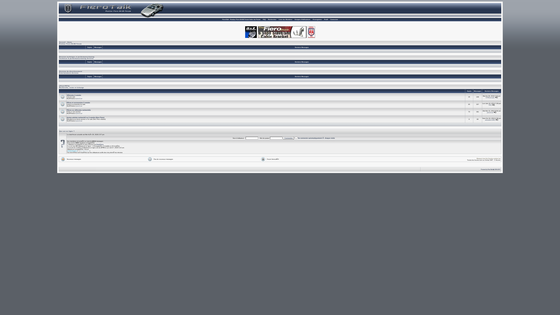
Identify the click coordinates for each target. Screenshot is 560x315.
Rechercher (272, 19)
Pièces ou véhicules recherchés (79, 110)
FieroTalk (490, 169)
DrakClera (100, 144)
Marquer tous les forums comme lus (488, 158)
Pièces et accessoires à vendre (78, 103)
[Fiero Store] (282, 37)
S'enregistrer (317, 19)
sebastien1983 (490, 120)
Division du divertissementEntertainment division (70, 72)
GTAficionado (490, 97)
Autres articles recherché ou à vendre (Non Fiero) (85, 117)
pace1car (79, 98)
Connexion (334, 19)
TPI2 (490, 105)
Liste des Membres (285, 19)
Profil (326, 19)
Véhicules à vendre (74, 95)
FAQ (264, 19)
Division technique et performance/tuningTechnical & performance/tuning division (76, 57)
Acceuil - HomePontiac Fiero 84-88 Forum (70, 43)
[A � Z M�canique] (251, 37)
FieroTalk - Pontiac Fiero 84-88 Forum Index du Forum (241, 19)
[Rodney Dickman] (311, 37)
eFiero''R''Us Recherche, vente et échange (71, 86)
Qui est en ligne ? (67, 131)
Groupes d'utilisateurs (302, 19)
